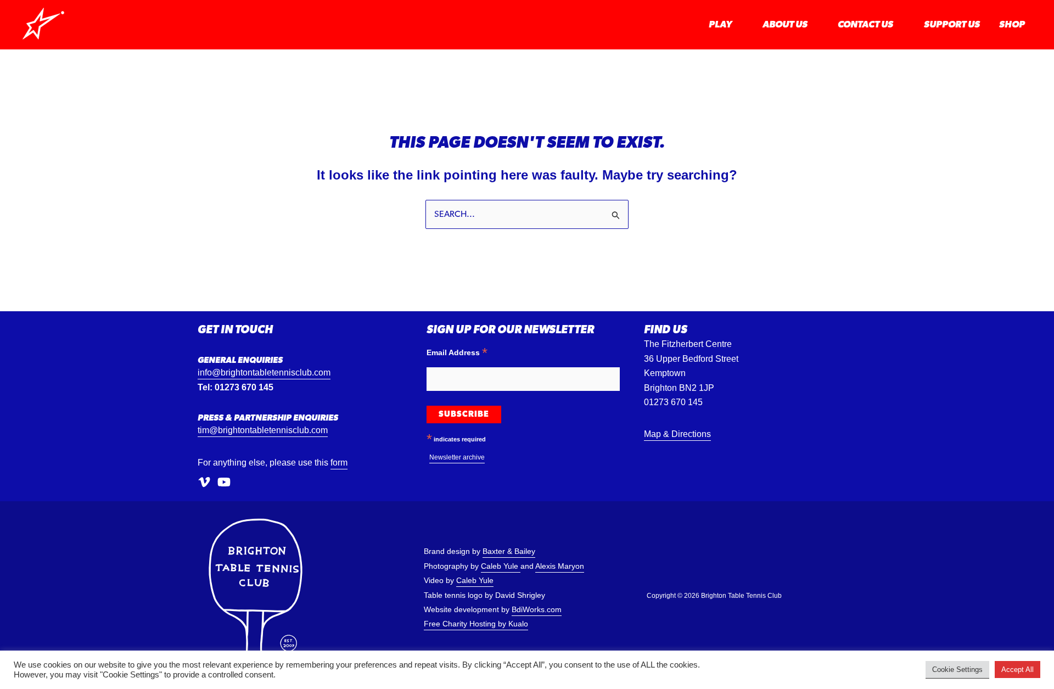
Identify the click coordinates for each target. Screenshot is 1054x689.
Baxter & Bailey (509, 551)
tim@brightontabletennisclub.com (263, 430)
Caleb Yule (500, 566)
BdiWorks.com (537, 610)
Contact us (865, 25)
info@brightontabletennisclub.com (264, 372)
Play (720, 25)
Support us (952, 25)
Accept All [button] (1017, 669)
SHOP (1012, 25)
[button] (737, 24)
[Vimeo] (204, 482)
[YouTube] (224, 482)
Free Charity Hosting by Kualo (476, 624)
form (338, 462)
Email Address (457, 351)
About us (785, 25)
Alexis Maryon (559, 566)
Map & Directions (677, 434)
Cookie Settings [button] (957, 669)
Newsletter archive (457, 457)
